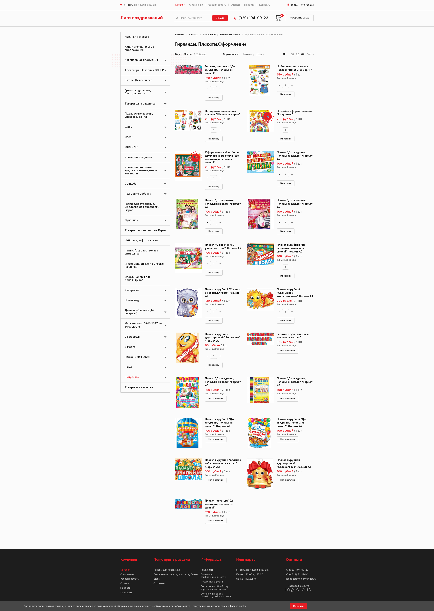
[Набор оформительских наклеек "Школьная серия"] (259, 80)
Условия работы (217, 5)
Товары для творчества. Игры (145, 230)
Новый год (132, 300)
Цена (259, 54)
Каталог (180, 5)
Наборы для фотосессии (141, 240)
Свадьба (130, 183)
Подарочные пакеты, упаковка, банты (139, 115)
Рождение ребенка (138, 193)
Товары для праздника (140, 103)
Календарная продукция (141, 60)
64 (302, 54)
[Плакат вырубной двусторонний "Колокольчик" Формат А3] (259, 473)
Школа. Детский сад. (139, 80)
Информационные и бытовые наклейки (144, 265)
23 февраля (132, 336)
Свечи (129, 137)
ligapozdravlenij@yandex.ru (301, 578)
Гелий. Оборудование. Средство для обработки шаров (142, 207)
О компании (196, 5)
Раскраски (132, 290)
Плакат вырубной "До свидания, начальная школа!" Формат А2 (291, 248)
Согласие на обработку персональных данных (214, 587)
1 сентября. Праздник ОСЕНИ (144, 70)
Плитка (188, 54)
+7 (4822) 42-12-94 (297, 574)
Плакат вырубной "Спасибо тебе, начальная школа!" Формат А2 (223, 463)
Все (309, 54)
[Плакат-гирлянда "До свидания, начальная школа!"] (188, 514)
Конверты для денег (138, 157)
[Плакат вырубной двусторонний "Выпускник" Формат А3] (188, 348)
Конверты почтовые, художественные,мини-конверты (141, 170)
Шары (128, 126)
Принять (298, 606)
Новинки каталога (137, 36)
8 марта (130, 347)
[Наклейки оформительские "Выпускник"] (259, 125)
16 (292, 54)
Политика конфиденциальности (213, 576)
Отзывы (235, 5)
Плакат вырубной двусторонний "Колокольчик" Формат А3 (294, 463)
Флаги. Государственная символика (141, 252)
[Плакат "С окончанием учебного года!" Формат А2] (188, 258)
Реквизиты (207, 569)
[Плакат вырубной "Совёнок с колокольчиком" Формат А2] (188, 303)
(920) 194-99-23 (253, 18)
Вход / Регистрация (302, 4)
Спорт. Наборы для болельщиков (137, 278)
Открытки (131, 147)
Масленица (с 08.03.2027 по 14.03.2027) (143, 325)
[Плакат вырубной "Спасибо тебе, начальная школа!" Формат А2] (188, 473)
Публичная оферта (212, 581)
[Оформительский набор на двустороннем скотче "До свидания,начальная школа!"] (188, 166)
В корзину (214, 97)
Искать (220, 18)
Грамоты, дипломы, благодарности (138, 92)
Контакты (264, 5)
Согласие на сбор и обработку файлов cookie (216, 595)
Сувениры (131, 220)
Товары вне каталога (139, 387)
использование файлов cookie (228, 606)
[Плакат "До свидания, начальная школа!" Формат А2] (259, 166)
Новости (249, 5)
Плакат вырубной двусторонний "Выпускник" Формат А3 (222, 337)
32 (297, 54)
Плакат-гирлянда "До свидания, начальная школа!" (219, 504)
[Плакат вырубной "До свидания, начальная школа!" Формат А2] (259, 258)
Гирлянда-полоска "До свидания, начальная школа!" (220, 70)
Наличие (247, 54)
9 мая (128, 367)
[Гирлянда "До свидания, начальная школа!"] (259, 348)
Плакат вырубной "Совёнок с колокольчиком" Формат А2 (223, 293)
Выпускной (132, 377)
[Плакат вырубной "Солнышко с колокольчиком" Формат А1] (259, 303)
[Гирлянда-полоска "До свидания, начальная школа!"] (188, 80)
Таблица (201, 54)
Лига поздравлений (141, 18)
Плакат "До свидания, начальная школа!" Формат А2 (295, 156)
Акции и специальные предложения (139, 48)
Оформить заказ (299, 17)
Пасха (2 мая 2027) (137, 357)
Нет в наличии (287, 350)
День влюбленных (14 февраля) (139, 312)
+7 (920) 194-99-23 (297, 569)
